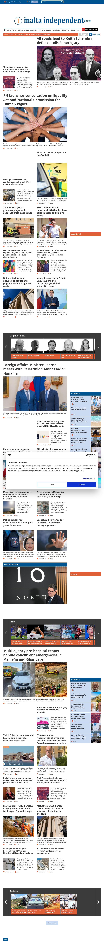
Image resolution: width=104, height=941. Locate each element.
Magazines (65, 30)
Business (33, 30)
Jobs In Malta (75, 30)
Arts (39, 30)
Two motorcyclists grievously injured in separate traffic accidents (32, 34)
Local (8, 30)
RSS (30, 2)
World (14, 30)
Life (43, 30)
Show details (87, 478)
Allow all (82, 485)
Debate (20, 30)
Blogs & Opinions (17, 336)
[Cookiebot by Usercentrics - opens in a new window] (87, 455)
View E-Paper (34, 1)
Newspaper (56, 30)
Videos (48, 30)
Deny (52, 485)
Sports (26, 30)
